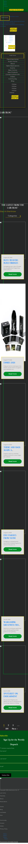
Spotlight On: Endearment (11, 695)
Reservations (3, 801)
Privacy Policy (3, 829)
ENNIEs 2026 (9, 362)
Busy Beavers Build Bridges (11, 261)
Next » (15, 728)
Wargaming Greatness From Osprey (12, 625)
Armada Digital (13, 842)
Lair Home (3, 793)
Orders (2, 826)
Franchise (2, 796)
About (1, 798)
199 (7, 728)
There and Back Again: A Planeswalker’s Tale (12, 451)
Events (2, 806)
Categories (12, 216)
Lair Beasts (3, 26)
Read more (13, 274)
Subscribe (5, 775)
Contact (2, 823)
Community (3, 820)
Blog (1, 809)
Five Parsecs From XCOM (10, 537)
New (1, 815)
